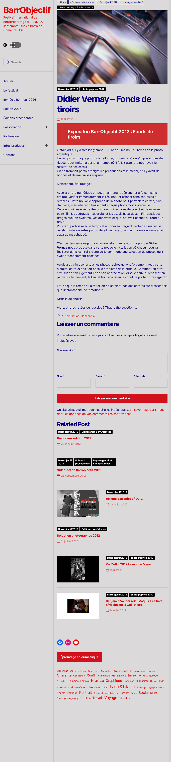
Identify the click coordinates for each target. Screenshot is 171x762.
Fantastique (62, 681)
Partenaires (11, 136)
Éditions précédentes (18, 118)
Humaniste (142, 680)
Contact (9, 155)
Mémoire (94, 687)
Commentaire (66, 350)
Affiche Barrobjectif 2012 (124, 498)
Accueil (8, 81)
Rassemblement (101, 693)
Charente (64, 675)
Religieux (114, 693)
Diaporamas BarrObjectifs (96, 431)
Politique (72, 692)
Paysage (141, 687)
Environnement (138, 675)
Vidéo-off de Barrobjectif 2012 (79, 470)
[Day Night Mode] (12, 45)
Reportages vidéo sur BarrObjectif (103, 462)
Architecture (121, 671)
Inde (161, 680)
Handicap (129, 681)
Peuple (61, 692)
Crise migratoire (106, 675)
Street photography (67, 698)
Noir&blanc (122, 686)
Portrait (85, 692)
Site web (139, 376)
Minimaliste (63, 687)
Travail (97, 698)
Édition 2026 (12, 109)
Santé (134, 693)
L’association (12, 127)
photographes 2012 (93, 89)
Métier (105, 687)
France (97, 680)
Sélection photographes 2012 (78, 535)
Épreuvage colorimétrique (79, 657)
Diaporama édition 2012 (74, 438)
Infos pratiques (14, 145)
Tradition (85, 698)
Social (144, 692)
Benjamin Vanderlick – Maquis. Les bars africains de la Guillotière (134, 602)
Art (131, 671)
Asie (137, 671)
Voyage (110, 697)
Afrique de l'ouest (78, 671)
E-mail (100, 376)
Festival (84, 680)
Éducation (125, 698)
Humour (154, 681)
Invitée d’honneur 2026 (19, 99)
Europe (153, 675)
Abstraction (72, 316)
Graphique (114, 680)
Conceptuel (88, 316)
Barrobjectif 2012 (68, 89)
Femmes (74, 680)
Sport (153, 692)
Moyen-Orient (79, 687)
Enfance (121, 675)
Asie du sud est (148, 671)
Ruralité (124, 692)
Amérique (93, 671)
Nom (60, 376)
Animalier (106, 671)
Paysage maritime (155, 688)
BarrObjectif (26, 10)
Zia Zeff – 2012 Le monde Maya (128, 564)
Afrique (62, 671)
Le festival (10, 90)
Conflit (92, 675)
